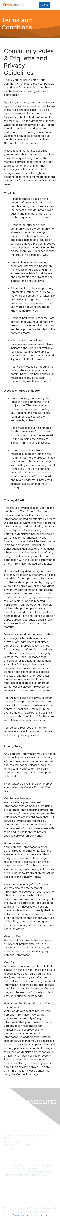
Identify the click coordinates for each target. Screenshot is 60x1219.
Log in (44, 4)
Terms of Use (11, 1200)
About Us (9, 1196)
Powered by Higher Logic (30, 1215)
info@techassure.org (15, 1171)
